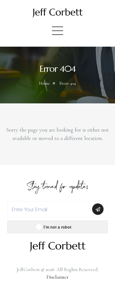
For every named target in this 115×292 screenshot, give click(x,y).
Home (44, 83)
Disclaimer (58, 277)
